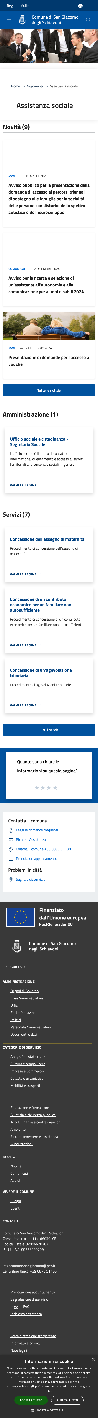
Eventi (15, 1208)
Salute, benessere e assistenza (34, 1136)
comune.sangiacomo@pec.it (32, 1265)
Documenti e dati (23, 1034)
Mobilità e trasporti (25, 1085)
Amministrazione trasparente (33, 1335)
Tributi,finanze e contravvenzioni (35, 1122)
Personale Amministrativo (30, 1027)
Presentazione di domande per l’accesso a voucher (48, 361)
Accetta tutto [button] (31, 1400)
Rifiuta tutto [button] (67, 1400)
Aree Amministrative (26, 998)
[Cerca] (88, 20)
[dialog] (49, 1386)
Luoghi (15, 1201)
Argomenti (35, 86)
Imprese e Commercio (27, 1071)
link (49, 1391)
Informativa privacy (25, 1343)
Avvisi (13, 175)
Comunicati (17, 268)
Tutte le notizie (49, 390)
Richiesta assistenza (26, 1313)
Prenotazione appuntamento (32, 1292)
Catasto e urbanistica (26, 1078)
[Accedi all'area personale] (80, 5)
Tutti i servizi (49, 729)
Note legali (18, 1350)
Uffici (14, 1005)
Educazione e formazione (29, 1107)
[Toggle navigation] (9, 19)
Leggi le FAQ (20, 1306)
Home (15, 86)
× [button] (93, 1359)
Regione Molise (18, 5)
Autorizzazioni (21, 1144)
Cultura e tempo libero (27, 1064)
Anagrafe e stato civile (27, 1056)
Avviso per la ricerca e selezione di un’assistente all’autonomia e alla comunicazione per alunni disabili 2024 (46, 284)
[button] (49, 1410)
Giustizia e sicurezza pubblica (33, 1114)
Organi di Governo (24, 991)
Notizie (15, 1166)
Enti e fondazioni (23, 1012)
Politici (15, 1020)
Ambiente (18, 1129)
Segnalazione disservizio (29, 1299)
